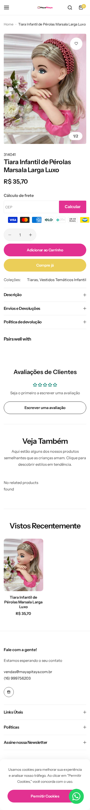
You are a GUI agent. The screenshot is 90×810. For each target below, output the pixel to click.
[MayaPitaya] (45, 7)
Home (9, 24)
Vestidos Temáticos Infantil (63, 279)
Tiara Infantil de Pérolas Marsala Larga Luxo (23, 602)
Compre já (45, 265)
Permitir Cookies (45, 796)
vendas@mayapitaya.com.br (28, 671)
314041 (10, 154)
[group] (45, 89)
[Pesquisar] (69, 7)
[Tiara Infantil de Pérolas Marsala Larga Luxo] (23, 565)
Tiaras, (33, 279)
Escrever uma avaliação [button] (45, 407)
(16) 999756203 (17, 678)
